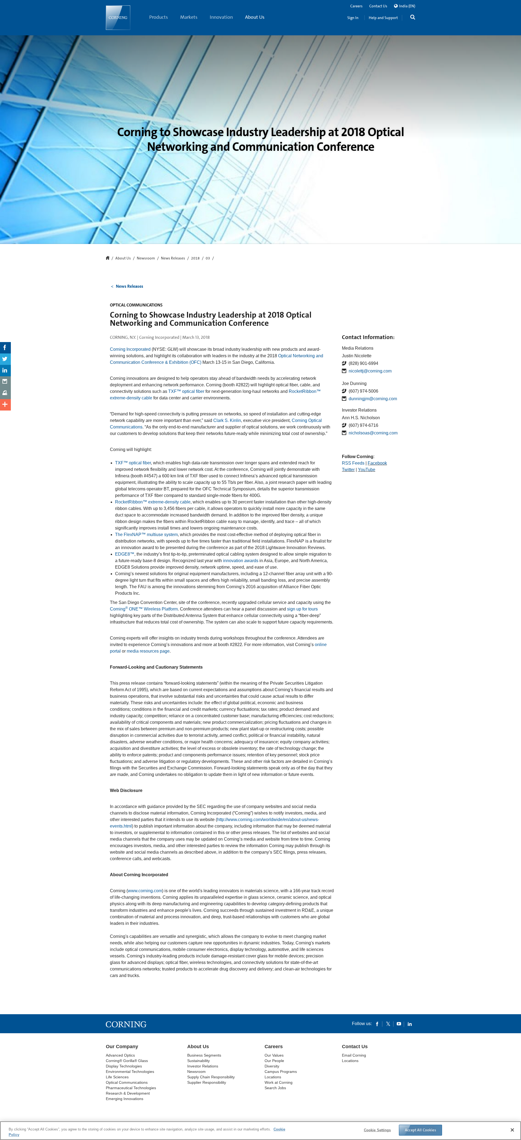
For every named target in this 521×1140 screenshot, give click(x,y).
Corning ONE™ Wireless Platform (144, 609)
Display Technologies (124, 1066)
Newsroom (146, 258)
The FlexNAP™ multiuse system (146, 534)
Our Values (274, 1055)
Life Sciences (117, 1077)
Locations (273, 1077)
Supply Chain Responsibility (211, 1077)
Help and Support (383, 17)
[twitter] (388, 1024)
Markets (189, 17)
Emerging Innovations (124, 1099)
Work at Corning (279, 1082)
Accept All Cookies (420, 1130)
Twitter (348, 469)
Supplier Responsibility (206, 1082)
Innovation (221, 17)
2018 (195, 258)
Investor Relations (202, 1066)
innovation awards (240, 560)
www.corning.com (145, 890)
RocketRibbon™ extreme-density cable (152, 502)
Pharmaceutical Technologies (131, 1088)
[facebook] (377, 1024)
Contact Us (378, 6)
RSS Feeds (353, 463)
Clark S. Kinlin (227, 420)
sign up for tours (302, 609)
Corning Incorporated (130, 349)
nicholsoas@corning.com (373, 433)
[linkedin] (410, 1024)
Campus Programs (281, 1071)
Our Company (122, 1046)
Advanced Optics (120, 1055)
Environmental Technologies (130, 1071)
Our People (274, 1060)
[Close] (512, 1130)
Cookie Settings (377, 1130)
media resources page (148, 651)
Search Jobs (275, 1088)
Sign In (352, 17)
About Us (255, 17)
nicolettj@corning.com (370, 371)
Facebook (377, 463)
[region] (260, 1130)
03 (208, 258)
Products (158, 17)
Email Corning (354, 1055)
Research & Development (128, 1093)
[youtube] (399, 1024)
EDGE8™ (124, 554)
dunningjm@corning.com (373, 398)
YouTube (366, 469)
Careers (356, 6)
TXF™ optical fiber (186, 391)
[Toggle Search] (412, 18)
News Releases (173, 258)
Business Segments (204, 1055)
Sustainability (198, 1060)
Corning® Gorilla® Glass (127, 1060)
